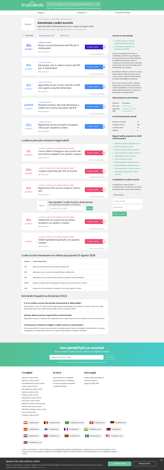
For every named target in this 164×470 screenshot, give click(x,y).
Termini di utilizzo (90, 380)
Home (40, 19)
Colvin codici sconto (29, 386)
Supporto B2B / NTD (91, 383)
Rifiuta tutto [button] (144, 464)
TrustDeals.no (54, 436)
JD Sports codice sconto (92, 8)
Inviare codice (120, 214)
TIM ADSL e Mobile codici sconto (34, 409)
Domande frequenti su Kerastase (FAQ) (124, 47)
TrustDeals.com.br (77, 423)
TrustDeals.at (33, 423)
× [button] (161, 460)
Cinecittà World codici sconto (33, 383)
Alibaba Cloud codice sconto (127, 143)
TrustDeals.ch (99, 423)
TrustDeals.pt (75, 436)
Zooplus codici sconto (30, 415)
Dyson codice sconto (60, 8)
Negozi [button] (41, 13)
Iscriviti (89, 208)
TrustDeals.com (117, 436)
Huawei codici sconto (30, 392)
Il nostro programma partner (64, 383)
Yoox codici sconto (29, 412)
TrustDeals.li (116, 429)
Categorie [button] (81, 13)
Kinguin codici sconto (30, 395)
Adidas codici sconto (30, 378)
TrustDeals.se (95, 436)
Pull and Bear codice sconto (127, 165)
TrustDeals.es (33, 429)
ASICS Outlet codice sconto (127, 150)
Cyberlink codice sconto (125, 156)
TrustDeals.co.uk (34, 442)
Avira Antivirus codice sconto (127, 153)
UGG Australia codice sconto (127, 168)
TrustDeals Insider (122, 13)
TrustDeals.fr (74, 429)
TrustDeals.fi (54, 429)
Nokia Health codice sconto (127, 162)
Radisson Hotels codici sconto (33, 403)
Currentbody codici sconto (32, 389)
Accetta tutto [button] (120, 464)
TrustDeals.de (120, 423)
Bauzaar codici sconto (30, 380)
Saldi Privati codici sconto (32, 406)
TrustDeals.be (54, 423)
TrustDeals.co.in (95, 429)
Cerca (98, 4)
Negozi (47, 19)
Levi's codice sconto (124, 159)
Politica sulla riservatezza (94, 378)
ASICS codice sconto (124, 146)
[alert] (82, 464)
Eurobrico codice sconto (75, 8)
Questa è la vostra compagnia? (129, 110)
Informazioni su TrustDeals (63, 378)
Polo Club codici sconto (31, 401)
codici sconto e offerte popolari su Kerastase (125, 42)
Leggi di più (41, 467)
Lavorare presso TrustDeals (63, 380)
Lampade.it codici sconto (31, 398)
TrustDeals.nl (33, 436)
